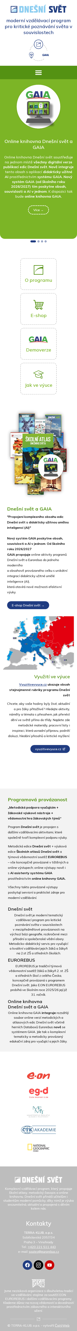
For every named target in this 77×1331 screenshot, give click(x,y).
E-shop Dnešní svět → (28, 605)
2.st (23, 953)
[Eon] (38, 1075)
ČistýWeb (62, 1325)
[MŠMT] (38, 1112)
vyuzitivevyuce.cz (48, 749)
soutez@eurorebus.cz (44, 1252)
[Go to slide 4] (46, 241)
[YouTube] (49, 1265)
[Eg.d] (38, 1092)
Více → (38, 210)
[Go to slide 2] (38, 241)
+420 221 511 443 (42, 1247)
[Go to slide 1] (33, 241)
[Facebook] (27, 1265)
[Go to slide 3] (42, 241)
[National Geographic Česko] (38, 1148)
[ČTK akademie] (38, 1130)
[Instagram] (38, 1265)
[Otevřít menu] (38, 72)
